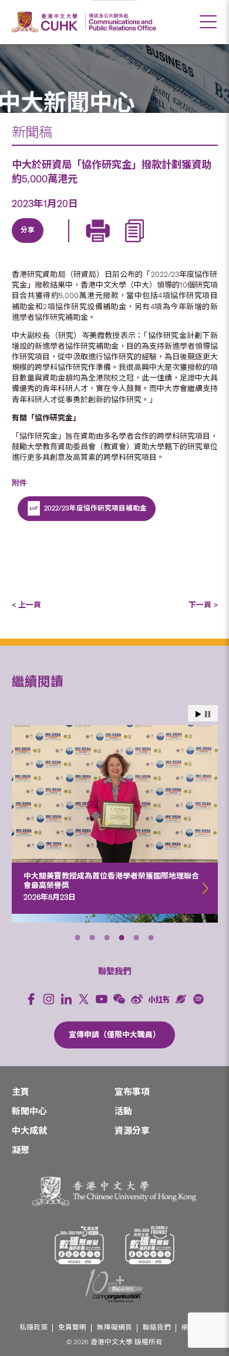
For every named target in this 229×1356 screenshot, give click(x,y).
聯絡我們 (157, 1327)
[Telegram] (82, 244)
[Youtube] (101, 999)
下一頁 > (203, 604)
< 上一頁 (26, 604)
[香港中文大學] (46, 22)
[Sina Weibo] (109, 244)
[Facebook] (31, 999)
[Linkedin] (28, 244)
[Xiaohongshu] (159, 999)
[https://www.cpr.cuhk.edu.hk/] (120, 22)
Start (198, 714)
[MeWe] (163, 244)
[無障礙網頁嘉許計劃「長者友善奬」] (149, 1245)
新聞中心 (29, 1111)
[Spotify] (198, 999)
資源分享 (132, 1130)
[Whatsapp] (136, 244)
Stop (207, 714)
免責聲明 (72, 1327)
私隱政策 (33, 1327)
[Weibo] (137, 999)
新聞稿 (32, 132)
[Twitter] (55, 244)
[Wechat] (119, 999)
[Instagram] (49, 999)
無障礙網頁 (114, 1327)
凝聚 (20, 1150)
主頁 (20, 1092)
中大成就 (29, 1130)
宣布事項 (132, 1092)
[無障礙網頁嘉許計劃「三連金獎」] (79, 1245)
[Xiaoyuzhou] (181, 999)
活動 (123, 1111)
